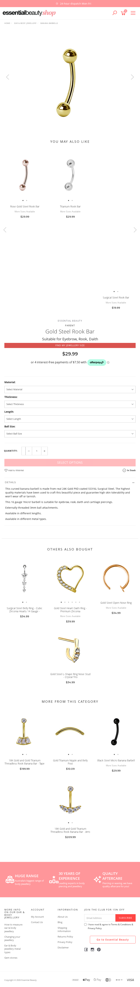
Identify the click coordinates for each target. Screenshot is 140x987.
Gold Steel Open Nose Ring (116, 602)
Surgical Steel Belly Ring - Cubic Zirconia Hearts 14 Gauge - (24, 609)
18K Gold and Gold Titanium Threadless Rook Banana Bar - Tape (24, 762)
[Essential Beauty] (30, 13)
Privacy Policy (65, 942)
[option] (70, 3)
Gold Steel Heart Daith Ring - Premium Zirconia (70, 609)
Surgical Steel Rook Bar (70, 297)
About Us (63, 916)
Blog (60, 922)
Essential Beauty (70, 320)
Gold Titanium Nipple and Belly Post (70, 762)
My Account (37, 916)
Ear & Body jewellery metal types (12, 949)
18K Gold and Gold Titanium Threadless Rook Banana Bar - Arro (70, 830)
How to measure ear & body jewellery (13, 928)
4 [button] (72, 602)
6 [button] (79, 602)
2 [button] (27, 200)
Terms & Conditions (121, 924)
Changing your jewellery (12, 938)
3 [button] (68, 602)
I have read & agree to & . (110, 926)
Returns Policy (65, 936)
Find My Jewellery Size (70, 345)
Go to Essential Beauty (113, 939)
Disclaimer (63, 947)
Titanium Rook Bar (24, 206)
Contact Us (37, 922)
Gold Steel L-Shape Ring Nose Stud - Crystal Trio (70, 675)
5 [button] (76, 602)
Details (10, 482)
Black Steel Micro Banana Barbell (116, 760)
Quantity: (11, 451)
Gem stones (10, 957)
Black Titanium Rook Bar (116, 297)
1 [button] (23, 200)
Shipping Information (64, 929)
